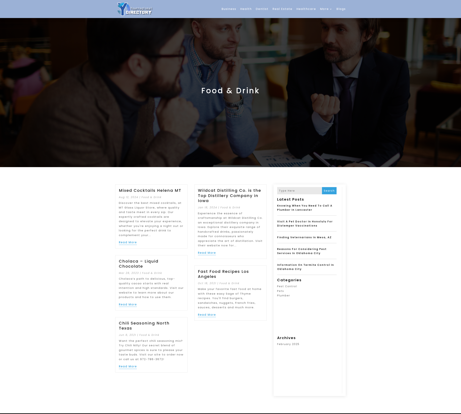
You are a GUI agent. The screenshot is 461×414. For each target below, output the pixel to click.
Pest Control (287, 286)
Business (228, 9)
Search (329, 191)
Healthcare (306, 9)
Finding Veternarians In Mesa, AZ (304, 237)
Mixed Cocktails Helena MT (150, 190)
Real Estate (282, 9)
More (324, 9)
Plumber (283, 295)
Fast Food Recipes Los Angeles (223, 274)
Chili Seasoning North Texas (144, 325)
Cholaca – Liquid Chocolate (138, 263)
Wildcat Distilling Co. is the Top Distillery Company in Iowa (229, 195)
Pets (280, 291)
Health (246, 9)
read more (128, 242)
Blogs (341, 9)
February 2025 (288, 344)
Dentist (262, 9)
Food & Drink (152, 197)
